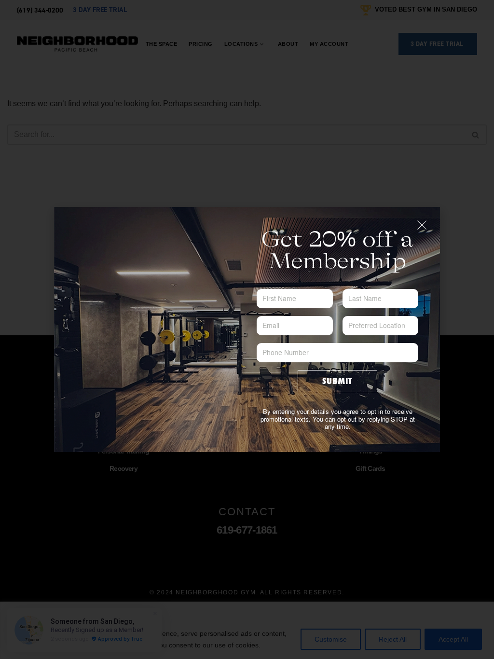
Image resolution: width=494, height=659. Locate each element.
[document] (247, 329)
